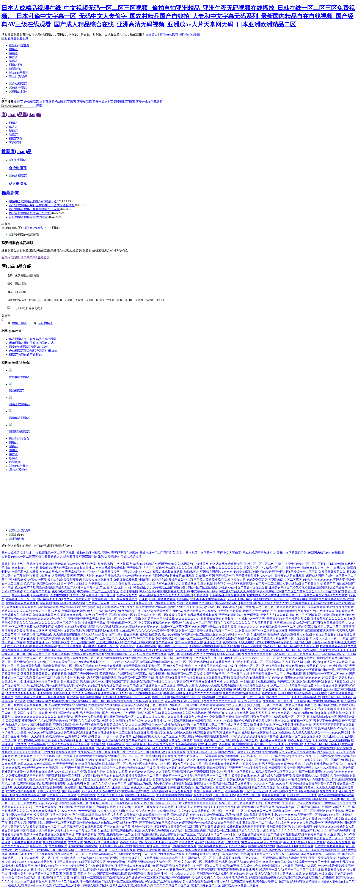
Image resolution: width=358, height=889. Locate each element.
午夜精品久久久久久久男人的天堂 (295, 818)
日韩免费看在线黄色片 (27, 842)
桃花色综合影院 (70, 607)
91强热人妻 (275, 748)
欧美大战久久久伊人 (97, 783)
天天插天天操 (342, 709)
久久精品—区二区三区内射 (188, 830)
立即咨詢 (44, 257)
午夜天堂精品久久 (74, 571)
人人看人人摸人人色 (110, 795)
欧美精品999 (302, 693)
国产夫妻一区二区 (278, 697)
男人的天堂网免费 (55, 842)
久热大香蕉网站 (220, 661)
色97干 (300, 614)
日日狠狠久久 (54, 556)
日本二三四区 (256, 697)
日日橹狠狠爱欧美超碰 (61, 661)
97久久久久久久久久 (229, 567)
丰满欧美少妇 (27, 634)
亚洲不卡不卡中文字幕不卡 (208, 599)
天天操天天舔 (334, 822)
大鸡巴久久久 (280, 685)
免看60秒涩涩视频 (64, 591)
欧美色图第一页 (231, 685)
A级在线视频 (241, 787)
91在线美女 (338, 567)
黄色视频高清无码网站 (223, 763)
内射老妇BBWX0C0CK (21, 861)
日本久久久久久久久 (242, 736)
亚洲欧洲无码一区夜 (44, 685)
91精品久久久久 (324, 826)
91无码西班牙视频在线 (154, 591)
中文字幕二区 (10, 728)
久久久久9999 (246, 728)
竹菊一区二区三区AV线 (193, 638)
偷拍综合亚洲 (108, 858)
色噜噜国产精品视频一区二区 (263, 673)
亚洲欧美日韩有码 (279, 826)
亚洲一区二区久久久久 (231, 799)
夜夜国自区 (29, 720)
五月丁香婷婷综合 (139, 779)
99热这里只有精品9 (88, 763)
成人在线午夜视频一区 (30, 795)
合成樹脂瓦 (31, 101)
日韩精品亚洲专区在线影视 (228, 595)
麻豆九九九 (25, 763)
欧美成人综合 (327, 728)
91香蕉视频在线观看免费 (211, 736)
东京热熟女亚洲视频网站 (206, 681)
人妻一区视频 (313, 661)
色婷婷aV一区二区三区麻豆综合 (149, 877)
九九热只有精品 (267, 736)
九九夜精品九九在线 (334, 712)
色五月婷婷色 (24, 756)
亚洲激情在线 (262, 724)
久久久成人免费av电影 (93, 720)
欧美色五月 (250, 818)
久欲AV (239, 873)
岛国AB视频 (231, 865)
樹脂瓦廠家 (47, 101)
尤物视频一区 (183, 748)
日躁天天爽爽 (204, 689)
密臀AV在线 (180, 622)
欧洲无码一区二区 (277, 571)
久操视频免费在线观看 (204, 646)
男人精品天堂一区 (92, 681)
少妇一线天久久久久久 (137, 575)
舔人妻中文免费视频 (155, 830)
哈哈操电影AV (167, 810)
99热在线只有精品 (167, 724)
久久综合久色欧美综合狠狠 (303, 591)
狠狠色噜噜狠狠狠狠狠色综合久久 (44, 618)
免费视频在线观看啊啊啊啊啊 (246, 826)
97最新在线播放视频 (262, 877)
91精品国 (7, 697)
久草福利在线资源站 (40, 771)
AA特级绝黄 (326, 877)
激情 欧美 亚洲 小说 (160, 873)
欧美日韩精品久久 (334, 571)
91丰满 (124, 709)
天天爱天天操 (200, 877)
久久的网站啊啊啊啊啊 (25, 748)
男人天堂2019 (271, 763)
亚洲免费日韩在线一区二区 (101, 646)
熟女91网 (174, 654)
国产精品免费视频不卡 (213, 846)
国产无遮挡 (53, 775)
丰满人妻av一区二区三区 (115, 650)
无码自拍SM (298, 787)
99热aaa (29, 885)
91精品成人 (208, 822)
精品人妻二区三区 (329, 626)
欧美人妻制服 (316, 842)
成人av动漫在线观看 (108, 665)
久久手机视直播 (321, 709)
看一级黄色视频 (90, 881)
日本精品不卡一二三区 (230, 697)
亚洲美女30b (277, 587)
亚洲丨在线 (285, 693)
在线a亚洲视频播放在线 (150, 728)
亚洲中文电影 (114, 654)
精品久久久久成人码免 (16, 611)
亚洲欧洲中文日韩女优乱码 (67, 630)
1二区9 (51, 744)
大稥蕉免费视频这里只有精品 (25, 775)
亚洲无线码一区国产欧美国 (41, 681)
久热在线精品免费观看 (83, 846)
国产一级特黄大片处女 (125, 854)
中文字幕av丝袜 (131, 791)
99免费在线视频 (88, 661)
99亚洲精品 (65, 807)
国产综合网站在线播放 (316, 807)
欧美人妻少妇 (144, 603)
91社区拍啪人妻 (235, 579)
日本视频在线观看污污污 (296, 861)
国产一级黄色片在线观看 (118, 712)
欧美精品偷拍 (234, 791)
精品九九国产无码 (67, 587)
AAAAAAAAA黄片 (94, 634)
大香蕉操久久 (62, 693)
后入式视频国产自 (205, 673)
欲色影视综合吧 (73, 732)
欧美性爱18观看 (129, 618)
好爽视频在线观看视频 (187, 783)
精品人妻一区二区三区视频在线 (123, 881)
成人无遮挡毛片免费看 (49, 626)
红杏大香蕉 (120, 771)
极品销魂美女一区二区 (186, 697)
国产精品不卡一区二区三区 (212, 775)
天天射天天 (229, 626)
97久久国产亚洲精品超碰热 (163, 881)
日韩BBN (192, 854)
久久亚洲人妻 (309, 646)
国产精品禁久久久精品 (208, 748)
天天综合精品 (239, 677)
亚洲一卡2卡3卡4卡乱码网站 (150, 826)
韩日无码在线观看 (314, 607)
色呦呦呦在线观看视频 (97, 579)
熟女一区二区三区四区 (337, 697)
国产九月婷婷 (180, 814)
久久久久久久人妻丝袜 (191, 838)
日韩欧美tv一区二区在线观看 (54, 850)
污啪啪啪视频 (66, 803)
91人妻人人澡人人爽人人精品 (329, 638)
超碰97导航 (329, 614)
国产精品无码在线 (140, 783)
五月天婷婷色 (161, 846)
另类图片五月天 (262, 622)
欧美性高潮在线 (43, 587)
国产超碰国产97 (283, 810)
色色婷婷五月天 (257, 579)
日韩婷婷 (124, 858)
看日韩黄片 (246, 607)
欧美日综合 (143, 748)
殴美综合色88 (49, 669)
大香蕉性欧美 (90, 775)
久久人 (255, 775)
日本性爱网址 (182, 658)
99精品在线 (159, 579)
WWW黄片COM (175, 701)
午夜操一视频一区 (102, 803)
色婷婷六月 (230, 642)
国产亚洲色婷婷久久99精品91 (115, 748)
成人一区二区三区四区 (204, 622)
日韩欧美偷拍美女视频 (126, 830)
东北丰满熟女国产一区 (206, 885)
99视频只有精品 (165, 603)
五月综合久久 (109, 638)
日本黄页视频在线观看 (330, 846)
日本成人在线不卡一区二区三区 (280, 650)
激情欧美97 (326, 814)
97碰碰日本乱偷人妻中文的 (326, 881)
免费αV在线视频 (270, 759)
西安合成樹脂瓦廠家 (149, 101)
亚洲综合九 (26, 850)
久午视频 (174, 634)
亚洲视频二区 (108, 618)
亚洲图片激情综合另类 (118, 838)
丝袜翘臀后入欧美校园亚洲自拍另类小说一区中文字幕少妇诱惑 (289, 595)
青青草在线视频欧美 (248, 838)
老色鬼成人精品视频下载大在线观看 (284, 638)
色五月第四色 (306, 611)
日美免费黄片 (116, 744)
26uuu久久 (289, 842)
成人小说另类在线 (69, 646)
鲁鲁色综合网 (172, 693)
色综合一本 (161, 869)
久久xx (182, 810)
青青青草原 (13, 720)
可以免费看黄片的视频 (152, 654)
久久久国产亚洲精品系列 (31, 881)
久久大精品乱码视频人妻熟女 (256, 669)
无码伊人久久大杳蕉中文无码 (100, 791)
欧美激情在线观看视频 (155, 563)
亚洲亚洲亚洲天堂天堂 (83, 618)
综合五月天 (70, 556)
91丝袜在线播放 (280, 732)
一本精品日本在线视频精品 (258, 681)
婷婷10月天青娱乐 (55, 563)
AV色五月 (286, 865)
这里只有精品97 (233, 858)
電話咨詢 (18, 538)
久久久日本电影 (264, 783)
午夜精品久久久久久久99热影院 (110, 583)
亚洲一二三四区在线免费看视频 (268, 799)
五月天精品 (104, 563)
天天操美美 (273, 618)
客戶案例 (15, 142)
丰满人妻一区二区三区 (16, 654)
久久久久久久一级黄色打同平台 (156, 630)
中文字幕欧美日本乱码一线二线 (212, 665)
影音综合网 (100, 728)
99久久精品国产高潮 (171, 854)
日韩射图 (174, 787)
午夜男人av (217, 650)
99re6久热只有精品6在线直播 (134, 803)
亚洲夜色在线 (177, 752)
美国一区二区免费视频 (107, 701)
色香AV (342, 728)
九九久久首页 (152, 567)
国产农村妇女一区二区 (152, 614)
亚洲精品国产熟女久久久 (216, 571)
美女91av (326, 665)
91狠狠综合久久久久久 (337, 803)
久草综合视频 (278, 791)
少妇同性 (145, 579)
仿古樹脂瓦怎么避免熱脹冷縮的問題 (33, 339)
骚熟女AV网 (218, 771)
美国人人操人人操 (106, 736)
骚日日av (94, 814)
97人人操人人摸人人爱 (273, 603)
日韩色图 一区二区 (255, 822)
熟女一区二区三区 (298, 642)
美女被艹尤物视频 (99, 771)
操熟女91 (309, 658)
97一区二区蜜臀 (305, 748)
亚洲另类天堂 (105, 689)
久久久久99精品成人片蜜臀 (196, 567)
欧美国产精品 (137, 873)
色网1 (311, 787)
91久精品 (300, 701)
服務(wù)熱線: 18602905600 (19, 257)
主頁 (25, 227)
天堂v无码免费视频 (42, 799)
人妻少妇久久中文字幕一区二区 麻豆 (126, 697)
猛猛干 (267, 838)
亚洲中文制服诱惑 (64, 858)
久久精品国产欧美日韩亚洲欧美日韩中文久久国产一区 (114, 752)
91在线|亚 (139, 587)
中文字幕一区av (193, 818)
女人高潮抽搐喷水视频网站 (174, 795)
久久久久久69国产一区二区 (171, 885)
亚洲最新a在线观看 (182, 575)
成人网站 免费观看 (240, 724)
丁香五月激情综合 (49, 791)
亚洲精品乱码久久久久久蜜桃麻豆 (333, 618)
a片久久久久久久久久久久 (200, 803)
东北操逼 (254, 693)
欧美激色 (136, 709)
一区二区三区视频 (21, 626)
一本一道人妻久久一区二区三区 (246, 748)
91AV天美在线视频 (82, 748)
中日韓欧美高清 (250, 763)
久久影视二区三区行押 (278, 701)
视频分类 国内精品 (235, 693)
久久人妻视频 (223, 689)
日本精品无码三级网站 (61, 795)
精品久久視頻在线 (263, 787)
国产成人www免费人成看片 (240, 885)
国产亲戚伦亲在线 (201, 709)
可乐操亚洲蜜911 (183, 779)
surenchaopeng (43, 709)
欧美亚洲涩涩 (226, 728)
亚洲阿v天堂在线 (151, 669)
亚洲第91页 (156, 701)
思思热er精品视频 (236, 814)
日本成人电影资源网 (303, 599)
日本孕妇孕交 (87, 795)
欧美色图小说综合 (265, 881)
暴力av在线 (54, 579)
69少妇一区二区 (181, 661)
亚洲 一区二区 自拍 (88, 740)
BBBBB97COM (174, 669)
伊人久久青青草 (162, 748)
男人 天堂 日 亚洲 (182, 689)
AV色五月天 (257, 618)
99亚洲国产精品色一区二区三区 (58, 650)
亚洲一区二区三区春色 (259, 563)
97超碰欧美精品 (86, 834)
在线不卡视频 (305, 771)
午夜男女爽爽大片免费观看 (306, 779)
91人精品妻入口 (87, 858)
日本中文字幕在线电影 (81, 830)
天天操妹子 (134, 567)
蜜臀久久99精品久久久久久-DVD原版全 (311, 677)
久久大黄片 (168, 756)
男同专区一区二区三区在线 (199, 587)
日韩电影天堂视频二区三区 (60, 665)
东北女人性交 (202, 795)
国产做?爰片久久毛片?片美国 (158, 842)
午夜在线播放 (78, 814)
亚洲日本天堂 (18, 873)
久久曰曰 (21, 732)
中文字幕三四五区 (97, 603)
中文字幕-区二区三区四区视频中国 (114, 599)
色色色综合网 (87, 810)
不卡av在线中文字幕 (117, 826)
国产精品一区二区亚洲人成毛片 (62, 779)
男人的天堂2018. (101, 818)
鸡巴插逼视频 (326, 748)
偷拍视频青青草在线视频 (22, 603)
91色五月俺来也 (251, 646)
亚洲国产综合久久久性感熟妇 (172, 595)
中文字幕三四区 (233, 810)
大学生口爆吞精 (332, 591)
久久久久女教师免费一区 (307, 822)
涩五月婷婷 (74, 783)
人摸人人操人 (160, 689)
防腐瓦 (13, 61)
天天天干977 (127, 638)
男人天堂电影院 (90, 712)
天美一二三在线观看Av (80, 689)
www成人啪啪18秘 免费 (70, 771)
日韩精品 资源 (214, 842)
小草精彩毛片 (190, 654)
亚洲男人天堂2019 (66, 861)
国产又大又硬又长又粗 (208, 579)
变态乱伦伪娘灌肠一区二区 (116, 834)
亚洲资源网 (201, 771)
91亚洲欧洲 (258, 634)
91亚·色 (263, 779)
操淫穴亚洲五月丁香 (181, 607)
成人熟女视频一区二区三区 (271, 599)
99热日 (25, 736)
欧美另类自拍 (275, 665)
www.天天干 (126, 603)
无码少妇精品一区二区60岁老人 (217, 607)
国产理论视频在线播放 (333, 705)
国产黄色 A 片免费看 (89, 716)
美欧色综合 (135, 720)
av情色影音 (201, 650)
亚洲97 (199, 842)
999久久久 (287, 803)
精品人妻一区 (39, 846)
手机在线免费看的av (326, 634)
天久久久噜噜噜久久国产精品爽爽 (184, 712)
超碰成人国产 (315, 575)
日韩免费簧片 (40, 595)
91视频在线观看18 (227, 603)
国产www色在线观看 (188, 642)
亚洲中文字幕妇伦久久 (112, 693)
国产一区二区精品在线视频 (270, 630)
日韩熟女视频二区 (93, 885)
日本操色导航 (337, 563)
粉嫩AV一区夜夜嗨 (308, 669)
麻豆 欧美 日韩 (180, 591)
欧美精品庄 (264, 716)
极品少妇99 (287, 634)
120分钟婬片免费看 (341, 693)
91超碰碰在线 (332, 854)
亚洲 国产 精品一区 (221, 575)
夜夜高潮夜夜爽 (227, 869)
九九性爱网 (207, 654)
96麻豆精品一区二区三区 (289, 716)
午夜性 (75, 877)
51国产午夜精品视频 (122, 850)
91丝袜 (295, 763)
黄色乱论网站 (43, 763)
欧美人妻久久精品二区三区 (82, 658)
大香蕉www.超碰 (323, 642)
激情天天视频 (132, 665)
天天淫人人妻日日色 (174, 681)
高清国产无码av (221, 834)
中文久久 (34, 732)
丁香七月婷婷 (59, 814)
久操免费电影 (17, 689)
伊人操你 (41, 865)
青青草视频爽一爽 (36, 705)
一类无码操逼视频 (239, 583)
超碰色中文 (322, 567)
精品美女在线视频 (44, 646)
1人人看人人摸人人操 (149, 716)
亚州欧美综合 (114, 705)
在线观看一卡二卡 (160, 658)
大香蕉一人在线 (209, 685)
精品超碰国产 (25, 865)
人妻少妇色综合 (128, 669)
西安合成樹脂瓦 (102, 101)
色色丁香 (30, 583)
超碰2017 (214, 626)
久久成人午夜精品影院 (80, 626)
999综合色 (66, 669)
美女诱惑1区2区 (105, 614)
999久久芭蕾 (140, 759)
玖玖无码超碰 (24, 709)
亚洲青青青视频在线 (126, 818)
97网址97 (87, 736)
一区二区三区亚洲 (256, 791)
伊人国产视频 (272, 842)
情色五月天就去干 (190, 756)
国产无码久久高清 (19, 646)
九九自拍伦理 (328, 791)
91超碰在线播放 (224, 669)
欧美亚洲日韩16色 (135, 658)
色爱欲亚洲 (253, 850)
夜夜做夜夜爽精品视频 (239, 712)
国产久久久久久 (292, 759)
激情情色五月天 (143, 650)
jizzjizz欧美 (127, 630)
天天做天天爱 (184, 650)
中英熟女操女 (33, 563)
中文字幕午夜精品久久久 (154, 622)
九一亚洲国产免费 (83, 642)
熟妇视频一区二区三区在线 (136, 677)
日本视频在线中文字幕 (234, 854)
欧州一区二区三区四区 (176, 626)
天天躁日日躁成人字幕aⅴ (47, 736)
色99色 (139, 838)
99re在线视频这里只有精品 (19, 607)
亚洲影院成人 (184, 807)
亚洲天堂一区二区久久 (302, 795)
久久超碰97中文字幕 (25, 567)
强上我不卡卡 (322, 720)
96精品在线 (76, 603)
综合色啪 (46, 603)
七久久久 (21, 744)
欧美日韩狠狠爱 (334, 622)
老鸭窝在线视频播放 (46, 810)
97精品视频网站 (160, 759)
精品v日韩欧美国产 (341, 865)
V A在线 (20, 701)
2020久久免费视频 (84, 693)
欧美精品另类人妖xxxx (328, 838)
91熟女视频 (205, 583)
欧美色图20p (294, 665)
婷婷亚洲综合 (249, 650)
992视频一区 (298, 685)
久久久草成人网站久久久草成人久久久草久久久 (128, 626)
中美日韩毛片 (21, 595)
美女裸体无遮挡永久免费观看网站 (190, 720)
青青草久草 (119, 783)
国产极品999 (169, 822)
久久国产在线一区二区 (70, 854)
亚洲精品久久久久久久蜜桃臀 (202, 693)
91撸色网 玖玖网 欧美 (199, 850)
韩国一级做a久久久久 (15, 869)
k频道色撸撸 (14, 818)
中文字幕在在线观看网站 (261, 858)
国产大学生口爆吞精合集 (323, 701)
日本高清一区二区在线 (117, 763)
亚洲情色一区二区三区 (250, 665)
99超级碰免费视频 (126, 579)
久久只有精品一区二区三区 (178, 834)
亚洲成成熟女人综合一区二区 (157, 861)
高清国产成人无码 (335, 661)
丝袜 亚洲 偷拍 (207, 744)
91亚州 (143, 599)
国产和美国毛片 (312, 583)
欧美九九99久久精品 (14, 799)
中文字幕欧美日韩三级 (207, 658)
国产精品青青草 (48, 607)
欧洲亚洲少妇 (142, 846)
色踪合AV (297, 756)
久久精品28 (231, 681)
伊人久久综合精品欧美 (102, 611)
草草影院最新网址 (262, 814)
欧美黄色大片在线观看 (290, 575)
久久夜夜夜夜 (23, 787)
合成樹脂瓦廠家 (65, 101)
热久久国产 (199, 626)
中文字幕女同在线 (44, 807)
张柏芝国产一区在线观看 (158, 618)
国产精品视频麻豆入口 (230, 861)
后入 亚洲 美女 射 (335, 834)
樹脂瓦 (13, 49)
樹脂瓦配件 (16, 64)
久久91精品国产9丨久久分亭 (120, 607)
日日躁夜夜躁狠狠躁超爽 (217, 618)
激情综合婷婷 (164, 650)
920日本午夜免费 (29, 740)
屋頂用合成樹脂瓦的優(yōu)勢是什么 (33, 201)
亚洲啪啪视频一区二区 (122, 622)
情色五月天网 (71, 775)
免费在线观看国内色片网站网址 (105, 779)
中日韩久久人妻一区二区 (91, 850)
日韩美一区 (251, 567)
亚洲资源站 (343, 748)
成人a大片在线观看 (289, 658)
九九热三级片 (147, 767)
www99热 (267, 575)
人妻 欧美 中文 (222, 787)
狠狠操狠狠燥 (287, 611)
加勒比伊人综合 (16, 724)
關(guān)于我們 (19, 72)
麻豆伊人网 (264, 810)
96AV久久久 (69, 810)
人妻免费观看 (207, 869)
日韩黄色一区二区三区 (185, 826)
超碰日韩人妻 (61, 642)
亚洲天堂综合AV (247, 740)
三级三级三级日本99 (78, 728)
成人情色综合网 (279, 822)
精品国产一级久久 (271, 869)
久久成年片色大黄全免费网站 (259, 865)
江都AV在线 (95, 571)
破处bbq (250, 810)
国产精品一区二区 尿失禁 (205, 858)
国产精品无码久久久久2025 (19, 622)
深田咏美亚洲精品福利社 (249, 834)
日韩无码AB (221, 881)
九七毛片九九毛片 (113, 814)
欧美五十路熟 (335, 810)
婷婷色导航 (253, 689)
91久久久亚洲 (174, 716)
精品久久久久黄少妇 (251, 830)
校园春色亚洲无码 (39, 642)
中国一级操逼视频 (155, 791)
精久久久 (203, 834)
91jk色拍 (88, 614)
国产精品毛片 (164, 642)
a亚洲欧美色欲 (258, 767)
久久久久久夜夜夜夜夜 (21, 693)
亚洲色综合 (72, 736)
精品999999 (28, 728)
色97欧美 (73, 697)
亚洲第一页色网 (328, 799)
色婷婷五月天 (286, 681)
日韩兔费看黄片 (217, 767)
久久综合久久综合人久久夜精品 (150, 771)
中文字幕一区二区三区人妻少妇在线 (276, 583)
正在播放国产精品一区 (119, 716)
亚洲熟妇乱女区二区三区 (285, 579)
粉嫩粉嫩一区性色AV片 (136, 869)
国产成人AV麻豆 (306, 865)
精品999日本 (249, 603)
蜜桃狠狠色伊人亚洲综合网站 (117, 767)
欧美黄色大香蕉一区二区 (82, 709)
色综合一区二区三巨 (168, 803)
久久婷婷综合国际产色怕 (226, 638)
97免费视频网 (68, 869)
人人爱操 (211, 818)
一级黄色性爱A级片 (256, 685)
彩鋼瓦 (13, 458)
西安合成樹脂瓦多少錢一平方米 (30, 213)
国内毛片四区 (227, 752)
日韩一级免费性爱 (268, 803)
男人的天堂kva (62, 567)
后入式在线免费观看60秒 (226, 563)
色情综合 (67, 677)
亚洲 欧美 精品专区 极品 (157, 732)
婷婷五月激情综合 (300, 740)
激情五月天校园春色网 (83, 673)
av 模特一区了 (127, 614)
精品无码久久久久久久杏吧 (169, 799)
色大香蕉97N (23, 587)
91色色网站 (125, 611)
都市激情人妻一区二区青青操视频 (40, 658)
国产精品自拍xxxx (334, 654)
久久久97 (220, 720)
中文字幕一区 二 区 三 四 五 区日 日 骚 (106, 587)
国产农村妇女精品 (112, 775)
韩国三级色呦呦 (187, 603)
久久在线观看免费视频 (111, 567)
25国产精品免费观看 (295, 618)
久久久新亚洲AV (156, 720)
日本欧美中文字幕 (49, 638)
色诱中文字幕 (162, 783)
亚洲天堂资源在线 (336, 681)
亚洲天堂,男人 (209, 854)
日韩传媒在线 (143, 611)
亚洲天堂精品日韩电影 (48, 787)
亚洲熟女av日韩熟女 (19, 814)
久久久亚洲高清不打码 (306, 697)
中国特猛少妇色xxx (27, 779)
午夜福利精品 (313, 834)
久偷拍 (295, 712)
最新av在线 (134, 814)
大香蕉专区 (306, 846)
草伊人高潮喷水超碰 (269, 591)
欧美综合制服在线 (180, 791)
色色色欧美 (152, 756)
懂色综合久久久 (171, 818)
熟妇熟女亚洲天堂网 (303, 728)
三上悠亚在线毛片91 (109, 642)
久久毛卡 (282, 783)
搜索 (39, 105)
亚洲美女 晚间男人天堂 (101, 759)
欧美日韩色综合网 (239, 720)
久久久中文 (339, 595)
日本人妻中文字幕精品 (270, 642)
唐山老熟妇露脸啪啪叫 (340, 779)
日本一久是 (242, 634)
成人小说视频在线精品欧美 (336, 795)
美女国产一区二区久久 (269, 744)
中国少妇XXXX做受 (50, 728)
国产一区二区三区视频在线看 (304, 869)
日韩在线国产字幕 (117, 681)
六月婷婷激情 (339, 775)
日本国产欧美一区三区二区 (321, 673)
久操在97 (281, 563)
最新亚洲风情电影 (68, 799)
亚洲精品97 (200, 661)
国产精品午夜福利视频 (160, 838)
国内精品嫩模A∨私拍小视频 (27, 579)
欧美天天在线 (241, 775)
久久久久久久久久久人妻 (220, 701)
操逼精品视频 (338, 587)
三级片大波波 (86, 575)
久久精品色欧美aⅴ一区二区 (278, 626)
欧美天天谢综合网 (149, 850)
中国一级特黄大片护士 (209, 791)
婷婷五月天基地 (187, 685)
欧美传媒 (220, 709)
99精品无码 (311, 665)
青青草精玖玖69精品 (156, 814)
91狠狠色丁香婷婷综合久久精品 (152, 807)
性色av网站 (169, 567)
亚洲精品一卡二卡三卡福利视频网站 (308, 850)
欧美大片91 (127, 646)
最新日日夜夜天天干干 (320, 630)
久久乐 (25, 685)
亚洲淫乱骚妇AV (113, 740)
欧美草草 (330, 583)
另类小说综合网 (166, 638)
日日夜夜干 (112, 571)
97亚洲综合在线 (139, 689)
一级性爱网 (201, 563)
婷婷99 (194, 814)
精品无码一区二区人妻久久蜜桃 (289, 709)
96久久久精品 (146, 638)
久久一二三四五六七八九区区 (119, 661)
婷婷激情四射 (129, 842)
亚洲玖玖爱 (313, 614)
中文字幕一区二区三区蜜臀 (196, 861)
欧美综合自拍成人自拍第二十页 (98, 822)
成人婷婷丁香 (129, 822)
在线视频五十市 (260, 677)
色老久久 (278, 677)
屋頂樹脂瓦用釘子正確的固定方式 (31, 342)
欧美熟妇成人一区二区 (192, 763)
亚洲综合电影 (213, 642)
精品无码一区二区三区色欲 (281, 646)
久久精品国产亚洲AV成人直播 (297, 877)
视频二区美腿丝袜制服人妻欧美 (99, 869)
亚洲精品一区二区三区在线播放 (300, 736)
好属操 (198, 740)
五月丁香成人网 (292, 661)
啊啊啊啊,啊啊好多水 (199, 669)
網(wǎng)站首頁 (19, 45)
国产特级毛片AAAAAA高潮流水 (319, 767)
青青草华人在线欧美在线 (258, 807)
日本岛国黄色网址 (147, 834)
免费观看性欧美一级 (282, 767)
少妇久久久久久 (185, 873)
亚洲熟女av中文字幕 (273, 740)
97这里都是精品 (213, 756)
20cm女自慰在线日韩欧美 (145, 693)
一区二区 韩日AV (224, 795)
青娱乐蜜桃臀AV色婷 (47, 611)
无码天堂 (253, 614)
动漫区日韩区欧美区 (92, 861)
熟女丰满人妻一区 (288, 807)
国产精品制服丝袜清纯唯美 (46, 689)
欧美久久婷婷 (281, 712)
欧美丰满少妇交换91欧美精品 (71, 701)
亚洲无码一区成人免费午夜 (215, 873)
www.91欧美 (44, 885)
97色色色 (122, 689)
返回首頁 (152, 34)
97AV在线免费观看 (308, 803)
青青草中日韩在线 (121, 728)
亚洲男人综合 (121, 787)
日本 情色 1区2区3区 (74, 583)
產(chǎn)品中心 (39, 227)
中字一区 (227, 630)
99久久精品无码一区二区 (205, 810)
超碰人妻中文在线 (82, 865)
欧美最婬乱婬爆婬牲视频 (57, 740)
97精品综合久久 (51, 732)
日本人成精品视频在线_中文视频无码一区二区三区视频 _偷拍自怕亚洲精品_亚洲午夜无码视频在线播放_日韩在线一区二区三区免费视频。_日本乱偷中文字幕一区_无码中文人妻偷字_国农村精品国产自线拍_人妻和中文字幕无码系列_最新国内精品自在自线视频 (172, 552)
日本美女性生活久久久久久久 (335, 650)
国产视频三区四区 (184, 759)
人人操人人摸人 (302, 732)
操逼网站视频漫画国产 (155, 661)
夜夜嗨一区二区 (301, 720)
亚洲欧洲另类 (207, 728)
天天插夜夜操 (83, 807)
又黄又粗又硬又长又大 (36, 673)
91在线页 (104, 830)
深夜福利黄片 (109, 709)
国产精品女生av (272, 850)
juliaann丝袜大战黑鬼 (59, 818)
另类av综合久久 (127, 595)
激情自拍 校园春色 (341, 603)
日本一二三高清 (91, 877)
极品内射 (208, 697)
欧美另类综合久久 (115, 724)
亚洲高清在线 (88, 556)
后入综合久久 (326, 752)
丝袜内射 (80, 677)
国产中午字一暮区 (230, 673)
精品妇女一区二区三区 (222, 830)
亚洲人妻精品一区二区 (36, 858)
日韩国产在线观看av (188, 677)
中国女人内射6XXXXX (136, 571)
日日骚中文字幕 (270, 705)
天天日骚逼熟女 (186, 583)
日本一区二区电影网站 (266, 661)
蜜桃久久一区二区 (248, 795)
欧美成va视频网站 (212, 814)
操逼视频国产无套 (94, 622)
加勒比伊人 (191, 571)
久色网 (66, 638)
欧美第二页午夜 (241, 881)
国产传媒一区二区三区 (173, 646)
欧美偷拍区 (41, 814)
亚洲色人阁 (72, 767)
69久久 (289, 748)
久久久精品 (13, 767)
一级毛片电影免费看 (25, 571)
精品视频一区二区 (306, 814)
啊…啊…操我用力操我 (135, 799)
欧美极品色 (44, 634)
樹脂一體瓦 (19, 323)
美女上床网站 (39, 630)
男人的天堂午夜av (249, 701)
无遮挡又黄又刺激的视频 (87, 654)
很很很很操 (59, 673)
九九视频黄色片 (49, 614)
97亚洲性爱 (251, 638)
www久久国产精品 (239, 599)
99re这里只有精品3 (108, 575)
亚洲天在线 (319, 693)
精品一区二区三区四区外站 (237, 803)
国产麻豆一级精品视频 (112, 873)
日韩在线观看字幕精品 (242, 779)
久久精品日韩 (297, 689)
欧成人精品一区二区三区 (305, 622)
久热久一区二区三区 (262, 658)
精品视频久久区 (286, 846)
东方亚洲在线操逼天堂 (102, 677)
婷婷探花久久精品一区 (140, 795)
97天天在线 (246, 642)
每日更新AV (66, 716)
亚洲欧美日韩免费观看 (89, 705)
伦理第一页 (76, 595)
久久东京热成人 (50, 571)
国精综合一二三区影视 (305, 571)
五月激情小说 (87, 873)
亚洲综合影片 (241, 661)
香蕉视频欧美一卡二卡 (320, 783)
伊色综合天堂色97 (180, 740)
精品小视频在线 (159, 673)
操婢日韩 (46, 567)
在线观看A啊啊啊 (97, 854)
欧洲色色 (265, 818)
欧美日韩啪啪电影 (54, 783)
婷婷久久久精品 (71, 614)
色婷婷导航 (232, 756)
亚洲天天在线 (238, 767)
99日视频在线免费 (197, 705)
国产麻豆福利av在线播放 (102, 630)
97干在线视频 (293, 673)
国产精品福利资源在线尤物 (285, 834)
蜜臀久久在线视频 (249, 752)
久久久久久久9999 (188, 618)
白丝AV (93, 638)
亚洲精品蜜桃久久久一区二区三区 (155, 736)
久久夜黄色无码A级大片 (73, 744)
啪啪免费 (273, 634)
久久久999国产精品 (141, 724)
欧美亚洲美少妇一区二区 (191, 865)
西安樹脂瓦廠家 (124, 101)
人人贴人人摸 (325, 787)
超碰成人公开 (227, 587)
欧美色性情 (322, 861)
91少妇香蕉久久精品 (37, 591)
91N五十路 (8, 783)
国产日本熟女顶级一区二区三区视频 (52, 822)
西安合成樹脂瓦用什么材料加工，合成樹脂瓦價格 (42, 205)
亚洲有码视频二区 (228, 654)
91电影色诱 (186, 842)
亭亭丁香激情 (129, 591)
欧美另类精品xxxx (93, 799)
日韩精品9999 (162, 779)
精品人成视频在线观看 (168, 571)
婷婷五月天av (252, 611)
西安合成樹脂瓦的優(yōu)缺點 (28, 346)
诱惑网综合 (215, 712)
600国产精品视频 (163, 865)
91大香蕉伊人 (93, 838)
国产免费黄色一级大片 (21, 838)
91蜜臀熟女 (326, 756)
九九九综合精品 (111, 685)
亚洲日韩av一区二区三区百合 (307, 563)
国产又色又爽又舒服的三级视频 (307, 587)
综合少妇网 (37, 661)
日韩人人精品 (278, 779)
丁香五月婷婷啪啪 (213, 826)
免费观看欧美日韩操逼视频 (19, 614)
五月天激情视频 (339, 740)
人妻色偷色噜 (37, 744)
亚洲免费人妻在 (262, 720)
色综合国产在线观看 (192, 767)
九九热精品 (206, 603)
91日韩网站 (320, 740)
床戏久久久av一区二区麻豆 (322, 759)
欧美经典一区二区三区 (21, 599)
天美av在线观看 (146, 646)
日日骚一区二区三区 (183, 869)
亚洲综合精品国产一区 (145, 681)
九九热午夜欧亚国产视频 (163, 587)
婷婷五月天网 (161, 697)
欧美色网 (225, 744)
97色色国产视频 (293, 705)
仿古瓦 (13, 57)
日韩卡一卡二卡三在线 (64, 881)
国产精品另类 (71, 791)
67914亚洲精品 (178, 709)
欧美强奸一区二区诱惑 (196, 787)
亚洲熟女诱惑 (62, 724)
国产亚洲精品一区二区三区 (157, 685)
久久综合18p (271, 861)
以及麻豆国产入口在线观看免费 (82, 826)
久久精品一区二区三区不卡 (322, 744)
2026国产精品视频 (229, 822)
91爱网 (230, 740)
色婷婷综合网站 (66, 752)
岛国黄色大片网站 (61, 705)
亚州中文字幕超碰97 (241, 771)
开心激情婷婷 (181, 877)
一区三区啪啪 (158, 705)
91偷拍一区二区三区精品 (27, 556)
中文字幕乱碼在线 (155, 709)
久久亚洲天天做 (333, 736)
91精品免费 (44, 861)
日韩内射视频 (109, 842)
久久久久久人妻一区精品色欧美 (59, 622)
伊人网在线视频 (242, 744)
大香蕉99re (281, 622)
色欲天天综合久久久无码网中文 (43, 767)
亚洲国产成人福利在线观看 (132, 865)
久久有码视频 (285, 614)
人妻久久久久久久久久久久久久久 (34, 716)
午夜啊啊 (99, 807)
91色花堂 (220, 583)
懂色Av (177, 611)
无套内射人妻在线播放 (322, 685)
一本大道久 (232, 842)
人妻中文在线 (59, 595)
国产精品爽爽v (289, 858)
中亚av (301, 842)
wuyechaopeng (47, 803)
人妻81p (60, 830)
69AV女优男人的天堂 (82, 563)
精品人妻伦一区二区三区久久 (275, 771)
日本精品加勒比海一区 (322, 716)
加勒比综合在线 (327, 658)
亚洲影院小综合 (182, 771)
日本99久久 (282, 720)
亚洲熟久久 (102, 787)
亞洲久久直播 (183, 732)
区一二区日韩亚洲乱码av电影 (292, 724)
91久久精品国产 (181, 563)
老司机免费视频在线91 (197, 881)
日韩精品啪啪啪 (186, 744)
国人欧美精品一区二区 (218, 783)
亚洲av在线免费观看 (162, 599)
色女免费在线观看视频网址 (56, 834)
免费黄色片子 (163, 611)
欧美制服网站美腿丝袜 (249, 571)
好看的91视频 (310, 712)
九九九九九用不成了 (173, 858)
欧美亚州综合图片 (39, 701)
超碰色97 (125, 759)
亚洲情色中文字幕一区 (243, 759)
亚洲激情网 (269, 752)
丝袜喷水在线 (345, 611)
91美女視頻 (186, 736)
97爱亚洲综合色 (189, 822)
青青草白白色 (42, 654)
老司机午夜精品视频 (145, 858)
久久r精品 (232, 650)
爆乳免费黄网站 (90, 697)
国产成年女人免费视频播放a (297, 752)
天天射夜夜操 (72, 579)
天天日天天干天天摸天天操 (318, 858)
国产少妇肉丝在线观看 (124, 634)
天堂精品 (113, 799)
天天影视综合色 (11, 563)
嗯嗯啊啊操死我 (220, 705)
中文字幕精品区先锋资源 (272, 728)
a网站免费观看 (306, 626)
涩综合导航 (60, 603)
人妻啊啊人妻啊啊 (64, 575)
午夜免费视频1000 (230, 818)
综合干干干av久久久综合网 (332, 732)
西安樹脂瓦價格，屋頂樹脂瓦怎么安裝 (34, 209)
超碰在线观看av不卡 (333, 646)
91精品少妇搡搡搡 (40, 724)
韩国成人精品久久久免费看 (237, 591)
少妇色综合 (98, 744)
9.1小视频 (241, 618)
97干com (129, 654)
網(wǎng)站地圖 (190, 34)
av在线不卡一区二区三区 (257, 756)
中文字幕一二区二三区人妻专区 (98, 591)
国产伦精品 (282, 756)
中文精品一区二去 (272, 567)
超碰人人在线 (342, 807)
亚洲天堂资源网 (128, 885)
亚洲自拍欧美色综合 (153, 634)
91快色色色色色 (251, 842)
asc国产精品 (130, 685)
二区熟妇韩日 (243, 783)
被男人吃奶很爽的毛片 (230, 850)
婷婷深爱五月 (177, 614)
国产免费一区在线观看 (252, 587)
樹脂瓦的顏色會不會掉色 (25, 354)
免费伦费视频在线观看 (122, 861)
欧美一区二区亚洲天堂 (310, 810)
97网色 (285, 763)
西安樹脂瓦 (84, 101)
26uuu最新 (145, 595)
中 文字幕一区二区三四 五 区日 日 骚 (52, 873)
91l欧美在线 (242, 630)
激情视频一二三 (181, 673)
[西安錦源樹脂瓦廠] (14, 38)
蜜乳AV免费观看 (340, 830)
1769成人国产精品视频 (21, 791)
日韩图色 (183, 599)
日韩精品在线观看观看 (182, 728)
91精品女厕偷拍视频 (54, 748)
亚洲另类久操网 (222, 634)
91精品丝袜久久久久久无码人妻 (324, 579)
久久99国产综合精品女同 (115, 846)
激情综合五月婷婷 (230, 611)
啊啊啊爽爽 (296, 630)
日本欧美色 (44, 877)
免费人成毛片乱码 (42, 830)
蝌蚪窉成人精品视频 (127, 556)
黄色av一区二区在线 (46, 677)
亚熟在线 (33, 669)
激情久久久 (269, 611)
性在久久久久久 (248, 626)
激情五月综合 (104, 865)
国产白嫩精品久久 (115, 877)
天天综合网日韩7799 (232, 614)
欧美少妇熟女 (42, 575)
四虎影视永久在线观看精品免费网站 (123, 673)
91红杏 (197, 732)
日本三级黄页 (70, 681)
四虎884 (111, 885)
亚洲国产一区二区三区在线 (126, 756)
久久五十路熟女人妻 (77, 599)
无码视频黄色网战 (74, 611)
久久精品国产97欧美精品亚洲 (57, 720)
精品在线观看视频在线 (203, 614)
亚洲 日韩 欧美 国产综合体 (157, 744)
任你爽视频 (269, 693)
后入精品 (283, 787)
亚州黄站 (132, 744)
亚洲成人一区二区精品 (16, 677)
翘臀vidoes (30, 834)
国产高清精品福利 (248, 575)
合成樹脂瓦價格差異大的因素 (28, 217)
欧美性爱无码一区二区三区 (143, 775)
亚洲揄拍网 (314, 689)
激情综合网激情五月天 (212, 759)
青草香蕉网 (296, 783)
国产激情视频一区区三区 (238, 716)
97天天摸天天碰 (63, 763)
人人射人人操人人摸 (245, 705)
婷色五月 (311, 705)
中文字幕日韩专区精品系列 (36, 759)
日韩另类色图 (18, 822)
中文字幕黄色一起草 (204, 591)
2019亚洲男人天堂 (236, 658)
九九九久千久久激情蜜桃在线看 (153, 583)
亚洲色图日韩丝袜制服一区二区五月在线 (112, 732)
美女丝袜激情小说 (275, 689)
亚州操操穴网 (91, 607)
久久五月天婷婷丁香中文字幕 (53, 756)
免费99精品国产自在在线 (200, 611)
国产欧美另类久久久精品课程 (308, 603)
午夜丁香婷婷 (61, 654)
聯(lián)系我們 (169, 34)
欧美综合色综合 (146, 810)
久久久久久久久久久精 (256, 654)
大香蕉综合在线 (33, 818)
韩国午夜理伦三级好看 (33, 712)
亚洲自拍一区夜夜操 (255, 732)
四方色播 (309, 650)
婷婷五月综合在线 (339, 842)
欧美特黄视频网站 (29, 783)
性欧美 (198, 807)
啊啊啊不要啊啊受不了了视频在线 (31, 854)
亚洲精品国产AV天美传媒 (268, 854)
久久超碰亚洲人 (84, 567)
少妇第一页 (340, 665)
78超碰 (129, 810)
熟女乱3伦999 (284, 814)
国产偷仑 (80, 669)
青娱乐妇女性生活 (180, 579)
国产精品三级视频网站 (139, 642)
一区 (114, 603)
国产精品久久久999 (49, 599)
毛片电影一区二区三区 (100, 595)
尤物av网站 (81, 818)
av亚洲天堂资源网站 (201, 799)
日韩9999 (307, 567)
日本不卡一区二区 (154, 665)
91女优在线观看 (302, 826)
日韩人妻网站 (286, 669)
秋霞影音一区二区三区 (196, 634)
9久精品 (307, 763)
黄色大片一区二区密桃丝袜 (149, 787)
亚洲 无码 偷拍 (230, 646)
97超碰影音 (201, 595)
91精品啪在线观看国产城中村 (293, 838)
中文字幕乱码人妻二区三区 (208, 724)
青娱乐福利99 (164, 677)
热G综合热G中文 (48, 583)
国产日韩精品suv (173, 850)
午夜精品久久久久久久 (235, 622)
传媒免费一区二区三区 (102, 669)
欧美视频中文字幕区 (303, 799)
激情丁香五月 (150, 818)
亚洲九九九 (267, 614)
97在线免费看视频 (135, 701)
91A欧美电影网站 (178, 665)
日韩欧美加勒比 (111, 658)
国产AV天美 (62, 877)
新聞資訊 (15, 68)
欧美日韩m (86, 665)
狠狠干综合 (160, 575)
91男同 (345, 759)
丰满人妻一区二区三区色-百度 (247, 709)
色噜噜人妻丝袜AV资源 (286, 873)
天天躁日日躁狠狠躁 (66, 634)
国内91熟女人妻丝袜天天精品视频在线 (40, 697)
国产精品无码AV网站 (293, 881)
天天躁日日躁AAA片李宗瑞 (310, 775)
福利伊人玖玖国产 (87, 685)
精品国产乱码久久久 (314, 830)
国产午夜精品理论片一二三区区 (146, 740)
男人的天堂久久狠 (257, 873)
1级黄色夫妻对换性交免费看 (202, 716)
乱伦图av (202, 575)
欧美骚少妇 (158, 752)
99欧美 (5, 556)
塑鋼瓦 (13, 53)
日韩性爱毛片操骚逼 (153, 607)
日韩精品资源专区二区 (210, 779)
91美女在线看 (27, 638)
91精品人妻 (66, 685)
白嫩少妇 (146, 885)
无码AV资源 (106, 556)
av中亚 (184, 724)
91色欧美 (239, 689)
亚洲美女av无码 (167, 767)
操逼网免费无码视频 (261, 846)
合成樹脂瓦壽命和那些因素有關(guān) (33, 350)
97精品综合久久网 (118, 807)
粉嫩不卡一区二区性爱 (178, 775)
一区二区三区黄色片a (23, 803)
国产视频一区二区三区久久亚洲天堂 (297, 654)
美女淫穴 (126, 736)
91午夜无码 (91, 842)
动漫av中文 (79, 638)
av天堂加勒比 (294, 744)
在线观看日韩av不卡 (215, 677)
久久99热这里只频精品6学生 (229, 877)
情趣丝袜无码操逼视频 (87, 724)
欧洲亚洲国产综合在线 (64, 712)
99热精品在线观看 (331, 818)
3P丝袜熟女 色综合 (184, 846)
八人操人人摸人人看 (110, 810)
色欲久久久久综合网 (340, 607)
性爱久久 (59, 709)
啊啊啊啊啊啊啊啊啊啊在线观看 (333, 724)
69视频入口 (176, 705)
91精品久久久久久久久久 (283, 830)
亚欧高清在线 (232, 732)
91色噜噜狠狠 (326, 611)
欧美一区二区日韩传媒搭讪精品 (199, 630)
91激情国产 (253, 861)
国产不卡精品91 (149, 822)
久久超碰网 (44, 693)
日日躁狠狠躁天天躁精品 (90, 756)
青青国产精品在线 (136, 705)
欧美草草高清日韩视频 (70, 759)
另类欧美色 (292, 567)
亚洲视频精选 (212, 732)
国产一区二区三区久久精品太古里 (278, 607)
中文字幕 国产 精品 (126, 563)
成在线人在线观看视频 (276, 775)
